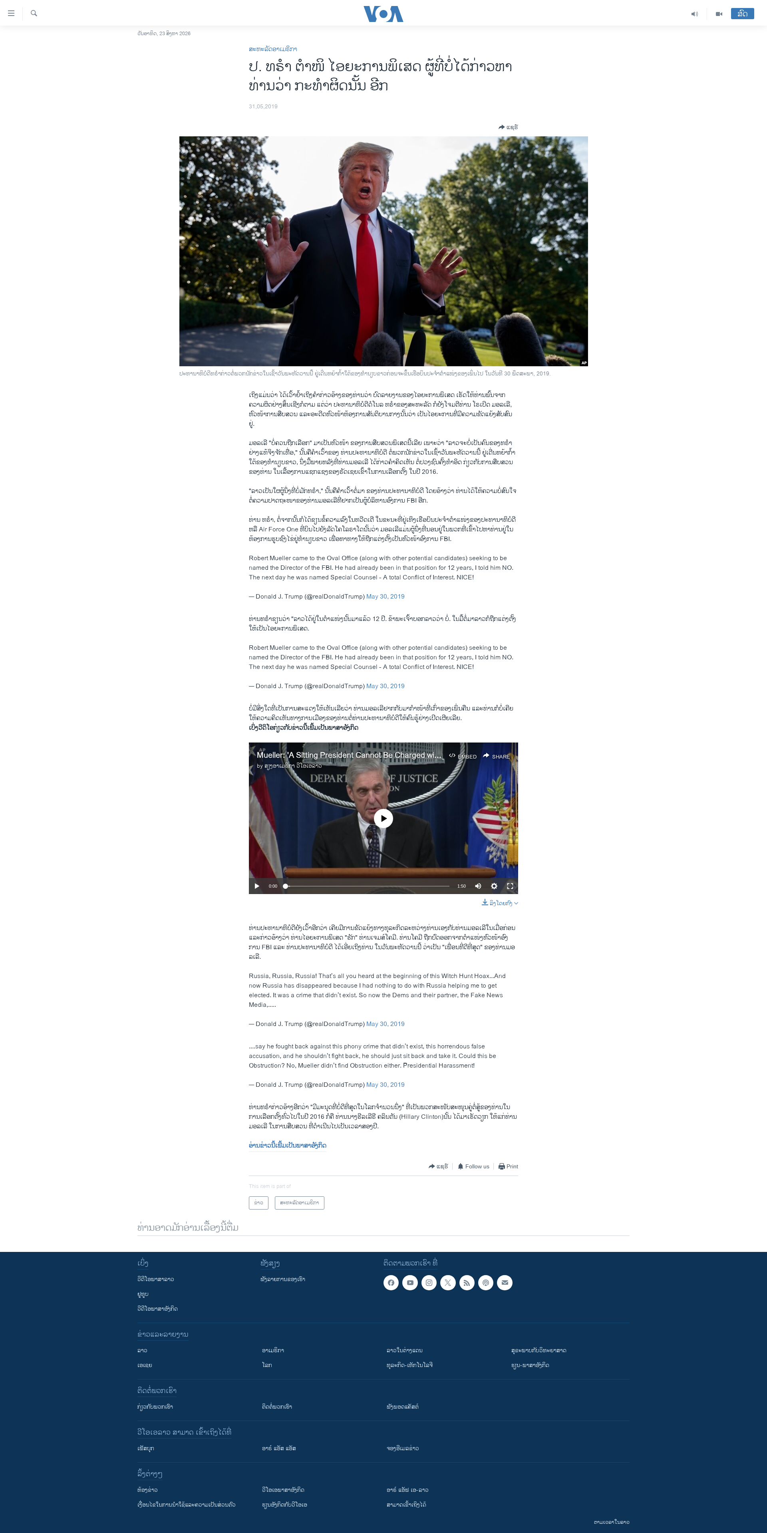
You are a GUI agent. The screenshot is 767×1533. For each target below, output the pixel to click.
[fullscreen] (510, 886)
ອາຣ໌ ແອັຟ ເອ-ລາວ (408, 1490)
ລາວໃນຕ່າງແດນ (405, 1350)
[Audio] (695, 14)
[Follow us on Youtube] (409, 1282)
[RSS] (467, 1282)
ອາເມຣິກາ (273, 1350)
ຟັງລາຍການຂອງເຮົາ (282, 1279)
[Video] (719, 14)
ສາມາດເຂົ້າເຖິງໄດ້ (406, 1505)
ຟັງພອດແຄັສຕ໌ (403, 1407)
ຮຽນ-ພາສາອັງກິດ (530, 1365)
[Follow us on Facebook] (391, 1282)
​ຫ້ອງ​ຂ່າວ (147, 1490)
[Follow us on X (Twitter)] (447, 1282)
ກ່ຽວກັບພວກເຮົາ (155, 1407)
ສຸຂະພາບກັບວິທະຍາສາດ (538, 1350)
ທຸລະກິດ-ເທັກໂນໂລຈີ (410, 1365)
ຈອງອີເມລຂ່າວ (403, 1448)
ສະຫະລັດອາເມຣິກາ (273, 49)
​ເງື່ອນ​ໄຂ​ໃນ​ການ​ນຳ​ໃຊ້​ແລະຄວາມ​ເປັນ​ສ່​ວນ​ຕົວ (186, 1505)
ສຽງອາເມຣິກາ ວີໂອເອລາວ (293, 765)
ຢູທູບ (143, 1294)
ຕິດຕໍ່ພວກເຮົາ (277, 1407)
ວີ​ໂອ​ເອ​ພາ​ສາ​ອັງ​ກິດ (283, 1490)
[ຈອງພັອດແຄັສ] (504, 1282)
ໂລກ (267, 1365)
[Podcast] (485, 1282)
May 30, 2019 (385, 596)
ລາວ (142, 1350)
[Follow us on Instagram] (429, 1282)
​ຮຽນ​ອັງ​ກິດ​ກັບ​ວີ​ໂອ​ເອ (284, 1505)
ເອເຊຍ (144, 1365)
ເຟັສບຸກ (145, 1448)
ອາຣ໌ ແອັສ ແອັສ (279, 1448)
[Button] (508, 127)
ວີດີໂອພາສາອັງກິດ (157, 1309)
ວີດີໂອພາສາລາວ (155, 1279)
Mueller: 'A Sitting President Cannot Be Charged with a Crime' (364, 755)
